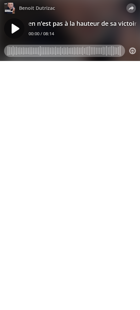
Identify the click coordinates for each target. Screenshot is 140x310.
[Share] (131, 8)
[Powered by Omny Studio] (132, 50)
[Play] (14, 28)
